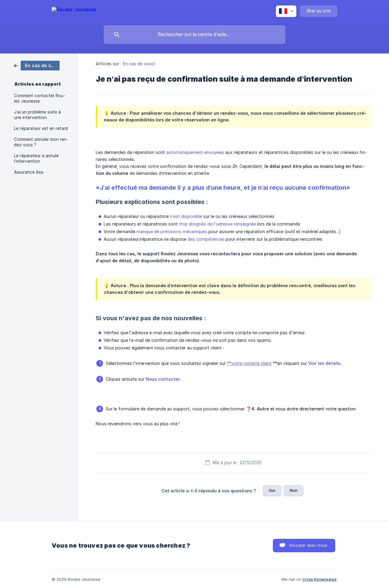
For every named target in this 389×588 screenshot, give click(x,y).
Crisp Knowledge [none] (319, 579)
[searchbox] (194, 34)
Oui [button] (272, 490)
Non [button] (294, 490)
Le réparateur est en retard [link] (41, 128)
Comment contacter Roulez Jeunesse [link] (39, 98)
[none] (74, 10)
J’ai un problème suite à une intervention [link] (37, 115)
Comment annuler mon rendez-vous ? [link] (41, 142)
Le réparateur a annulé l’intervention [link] (36, 158)
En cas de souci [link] (139, 63)
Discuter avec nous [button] (308, 545)
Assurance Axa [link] (28, 172)
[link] (37, 65)
